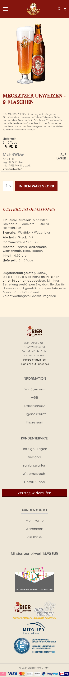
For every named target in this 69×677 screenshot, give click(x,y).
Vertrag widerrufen (34, 493)
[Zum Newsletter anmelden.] (34, 592)
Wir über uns (35, 389)
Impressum (34, 422)
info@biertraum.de (34, 360)
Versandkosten (13, 169)
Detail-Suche (34, 482)
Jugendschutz (34, 414)
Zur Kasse (34, 537)
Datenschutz (34, 406)
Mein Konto (34, 520)
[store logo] (33, 9)
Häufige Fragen (34, 449)
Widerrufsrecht (34, 474)
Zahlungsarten (34, 465)
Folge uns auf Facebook (34, 364)
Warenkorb (35, 529)
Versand (34, 457)
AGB (34, 397)
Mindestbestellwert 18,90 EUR (34, 554)
